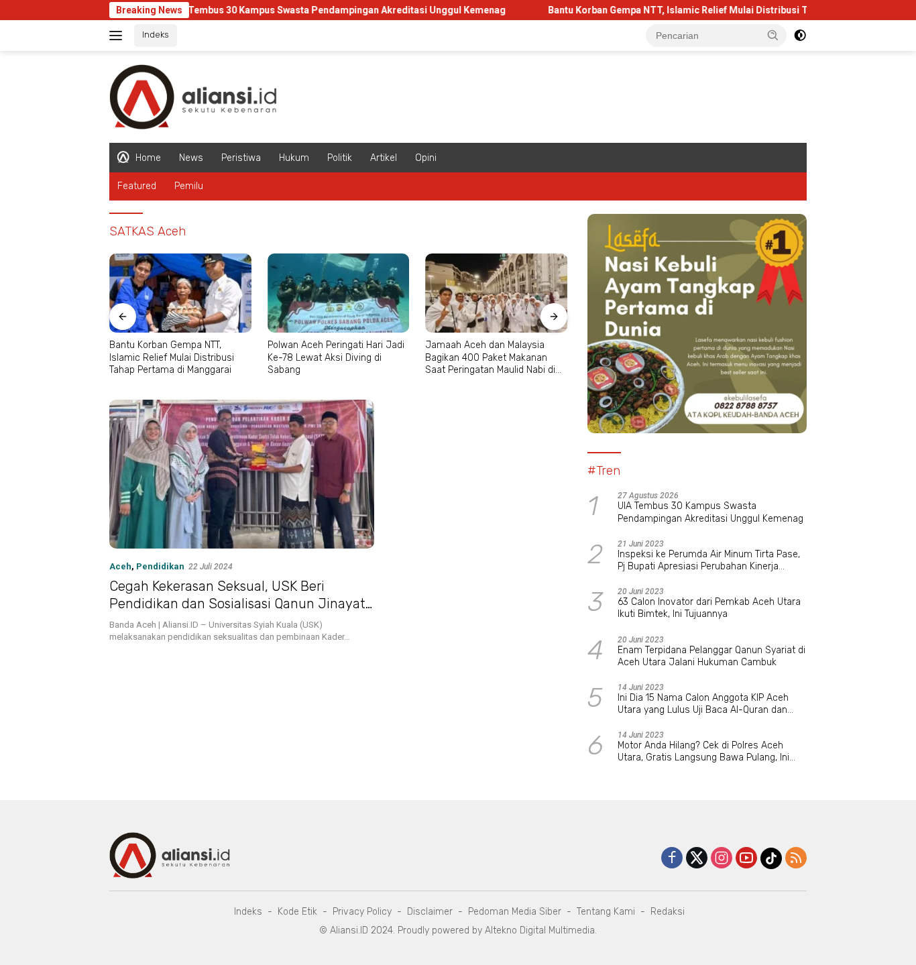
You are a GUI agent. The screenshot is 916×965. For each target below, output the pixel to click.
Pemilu (188, 186)
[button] (773, 35)
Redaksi (667, 911)
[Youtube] (746, 858)
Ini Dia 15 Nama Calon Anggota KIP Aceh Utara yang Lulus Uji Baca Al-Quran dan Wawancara (703, 704)
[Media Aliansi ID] (193, 96)
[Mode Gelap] (800, 35)
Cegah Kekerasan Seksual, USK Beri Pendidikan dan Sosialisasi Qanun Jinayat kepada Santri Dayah (237, 603)
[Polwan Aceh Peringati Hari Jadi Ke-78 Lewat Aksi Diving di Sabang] (339, 293)
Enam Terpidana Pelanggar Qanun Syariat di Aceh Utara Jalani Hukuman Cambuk (711, 656)
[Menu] (118, 35)
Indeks (155, 35)
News (191, 158)
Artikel (383, 158)
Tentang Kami (606, 911)
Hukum (294, 158)
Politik (339, 158)
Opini (426, 158)
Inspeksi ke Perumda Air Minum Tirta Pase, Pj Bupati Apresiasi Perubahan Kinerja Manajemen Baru (709, 561)
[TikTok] (771, 858)
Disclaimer (430, 911)
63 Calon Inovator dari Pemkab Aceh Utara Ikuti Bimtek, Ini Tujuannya (709, 608)
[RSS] (796, 858)
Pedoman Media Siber (514, 911)
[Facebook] (672, 858)
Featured (136, 186)
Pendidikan (160, 566)
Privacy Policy (362, 911)
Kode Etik (297, 911)
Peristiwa (241, 158)
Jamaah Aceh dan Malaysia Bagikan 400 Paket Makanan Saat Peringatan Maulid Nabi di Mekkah (490, 357)
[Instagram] (721, 858)
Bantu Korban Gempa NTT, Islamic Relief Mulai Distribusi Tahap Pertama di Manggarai (710, 10)
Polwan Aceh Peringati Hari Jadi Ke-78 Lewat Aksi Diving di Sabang (336, 357)
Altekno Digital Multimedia (540, 930)
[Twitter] (696, 858)
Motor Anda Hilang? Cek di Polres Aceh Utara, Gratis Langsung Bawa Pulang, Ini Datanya (703, 752)
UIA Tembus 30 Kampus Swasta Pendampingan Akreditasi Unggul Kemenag (308, 10)
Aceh (120, 566)
